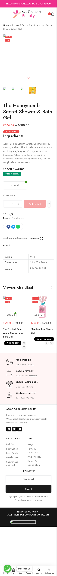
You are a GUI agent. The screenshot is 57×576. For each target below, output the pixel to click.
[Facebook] (8, 429)
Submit (28, 489)
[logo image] (27, 13)
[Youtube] (19, 429)
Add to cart (13, 342)
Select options (44, 339)
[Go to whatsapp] (8, 569)
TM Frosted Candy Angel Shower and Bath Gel (13, 332)
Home (6, 25)
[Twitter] (14, 429)
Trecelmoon (18, 218)
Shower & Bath (19, 25)
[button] (28, 79)
